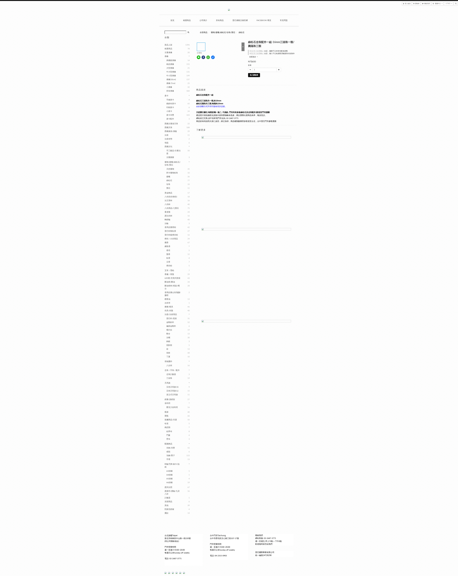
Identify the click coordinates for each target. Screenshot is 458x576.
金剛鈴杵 (170, 322)
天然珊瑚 (170, 169)
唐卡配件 (170, 119)
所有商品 (220, 20)
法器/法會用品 (171, 314)
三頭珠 (169, 378)
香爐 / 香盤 (169, 274)
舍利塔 (167, 403)
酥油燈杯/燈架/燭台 (172, 287)
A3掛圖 (169, 471)
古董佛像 (168, 52)
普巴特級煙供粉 (171, 235)
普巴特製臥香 (170, 231)
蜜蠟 (168, 177)
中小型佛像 (171, 76)
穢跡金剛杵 (171, 326)
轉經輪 (167, 220)
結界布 (169, 431)
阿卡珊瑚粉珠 (172, 173)
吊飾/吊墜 (170, 448)
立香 (168, 262)
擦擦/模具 (169, 307)
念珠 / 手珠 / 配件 (172, 370)
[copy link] (213, 57)
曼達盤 (167, 212)
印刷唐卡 (170, 107)
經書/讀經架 (170, 399)
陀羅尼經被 (169, 509)
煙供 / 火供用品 (171, 239)
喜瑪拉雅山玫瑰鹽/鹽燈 (173, 294)
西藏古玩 (168, 147)
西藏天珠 (168, 127)
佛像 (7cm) (170, 83)
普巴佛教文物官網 (240, 20)
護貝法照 (168, 487)
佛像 (166, 56)
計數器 (167, 498)
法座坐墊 (168, 139)
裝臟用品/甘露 (171, 420)
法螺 (168, 338)
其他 (166, 505)
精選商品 (187, 20)
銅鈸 (168, 341)
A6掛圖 (169, 482)
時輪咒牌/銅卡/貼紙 (172, 465)
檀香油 (167, 299)
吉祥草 (167, 303)
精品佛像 (170, 64)
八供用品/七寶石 (172, 208)
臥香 (168, 258)
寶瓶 (166, 416)
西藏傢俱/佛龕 (171, 131)
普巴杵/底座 (171, 318)
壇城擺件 (168, 361)
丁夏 (168, 357)
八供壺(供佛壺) (171, 197)
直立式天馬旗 (172, 395)
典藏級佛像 (171, 60)
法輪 (166, 223)
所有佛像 (170, 91)
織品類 (167, 427)
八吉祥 (169, 365)
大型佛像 (170, 68)
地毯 (166, 143)
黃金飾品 (168, 193)
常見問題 (284, 20)
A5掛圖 (169, 479)
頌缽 (168, 353)
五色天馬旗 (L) (172, 391)
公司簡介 (203, 20)
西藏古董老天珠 (171, 124)
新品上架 (168, 45)
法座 (166, 135)
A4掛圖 (169, 475)
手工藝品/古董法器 (173, 152)
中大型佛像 (171, 72)
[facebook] (203, 57)
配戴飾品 (168, 444)
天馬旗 (167, 383)
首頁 (172, 20)
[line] (198, 57)
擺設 (166, 513)
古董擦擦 (170, 157)
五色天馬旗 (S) (172, 387)
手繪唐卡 (170, 100)
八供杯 (167, 204)
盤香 (168, 254)
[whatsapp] (208, 57)
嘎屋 (166, 412)
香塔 (168, 250)
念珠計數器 (171, 374)
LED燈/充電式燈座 (172, 278)
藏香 (166, 243)
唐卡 (166, 96)
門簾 (168, 435)
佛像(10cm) (171, 79)
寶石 (168, 188)
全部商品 (203, 32)
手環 (168, 459)
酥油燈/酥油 (170, 282)
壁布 (168, 439)
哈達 (166, 424)
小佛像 (169, 87)
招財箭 (169, 345)
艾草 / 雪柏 (169, 270)
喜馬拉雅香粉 (170, 227)
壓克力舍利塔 (172, 407)
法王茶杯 (168, 201)
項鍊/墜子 (170, 456)
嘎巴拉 (169, 330)
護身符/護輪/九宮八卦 (172, 492)
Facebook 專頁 (264, 20)
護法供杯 (168, 216)
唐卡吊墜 (170, 115)
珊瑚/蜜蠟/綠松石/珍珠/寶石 (172, 163)
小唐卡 (169, 111)
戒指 (168, 452)
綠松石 (169, 180)
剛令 (168, 334)
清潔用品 (168, 502)
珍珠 (168, 184)
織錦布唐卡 (171, 104)
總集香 (167, 246)
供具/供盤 (169, 311)
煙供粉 (169, 266)
